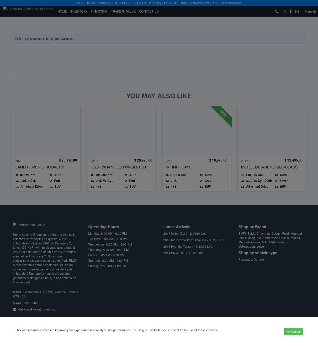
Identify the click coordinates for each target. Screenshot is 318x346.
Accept (295, 331)
